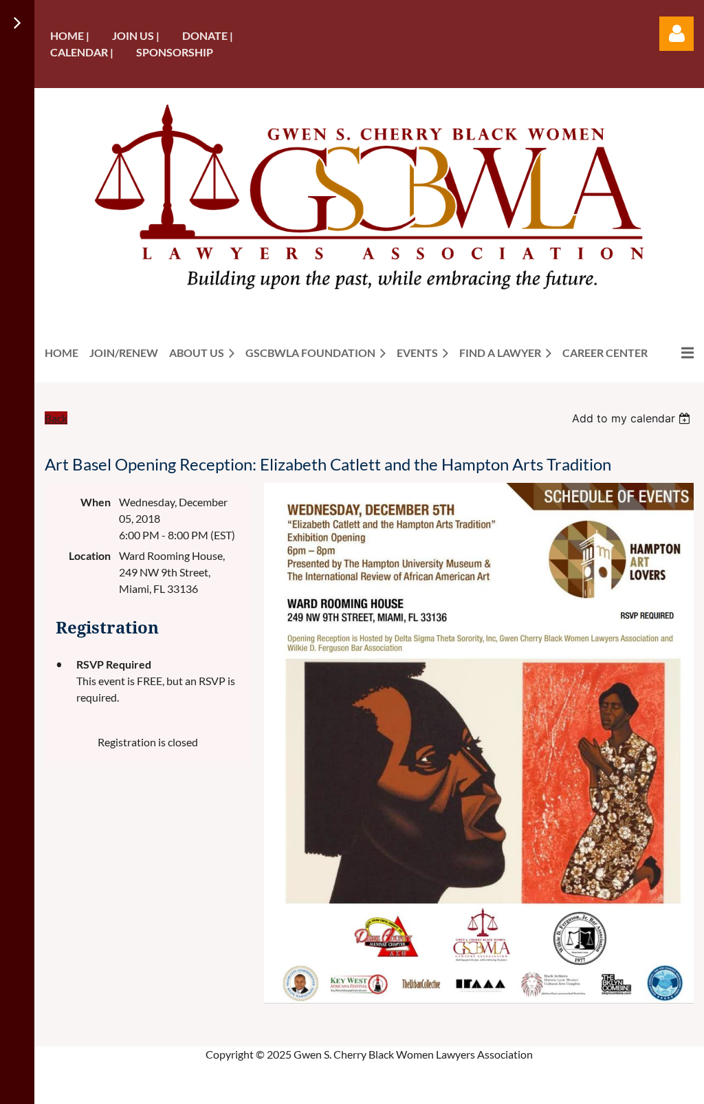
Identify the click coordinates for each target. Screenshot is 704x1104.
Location (90, 555)
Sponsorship (174, 51)
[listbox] (633, 418)
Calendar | (81, 51)
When (95, 501)
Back (56, 417)
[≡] (676, 352)
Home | (69, 35)
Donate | (207, 35)
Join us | (136, 35)
